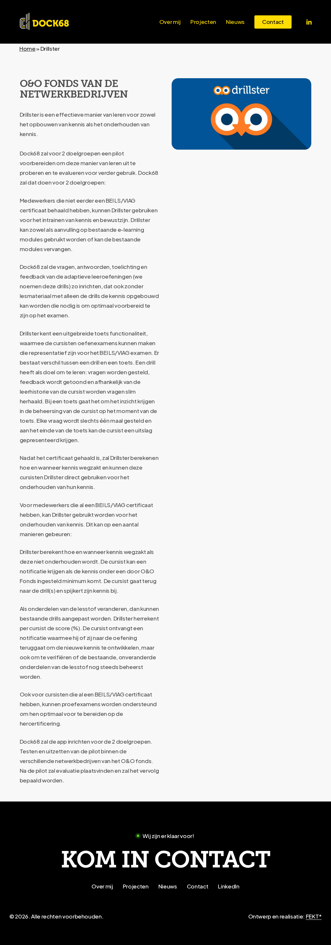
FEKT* (314, 916)
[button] (165, 860)
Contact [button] (197, 886)
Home (27, 48)
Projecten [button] (136, 886)
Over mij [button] (102, 886)
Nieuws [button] (167, 886)
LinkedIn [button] (228, 886)
